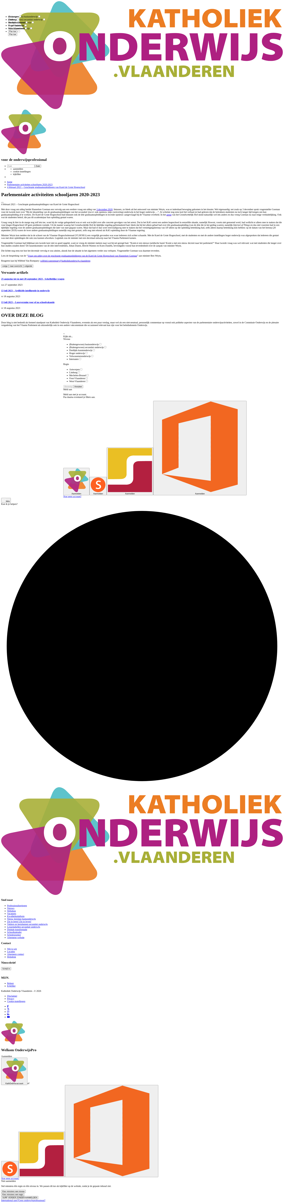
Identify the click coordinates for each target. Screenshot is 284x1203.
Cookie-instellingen (16, 1001)
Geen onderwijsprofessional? (31, 1200)
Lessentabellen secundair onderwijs (23, 927)
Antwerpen (74, 369)
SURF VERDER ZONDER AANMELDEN (19, 1198)
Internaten (74, 359)
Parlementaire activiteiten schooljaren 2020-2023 (30, 184)
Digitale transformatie (17, 929)
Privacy (10, 998)
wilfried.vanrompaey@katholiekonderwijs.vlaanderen (65, 261)
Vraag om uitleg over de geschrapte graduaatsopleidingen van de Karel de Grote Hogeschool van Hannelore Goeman (82, 255)
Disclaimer (12, 996)
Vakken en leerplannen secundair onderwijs (27, 924)
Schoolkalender (14, 932)
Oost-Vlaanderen (77, 378)
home (9, 182)
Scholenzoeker (14, 935)
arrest (168, 214)
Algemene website (15, 937)
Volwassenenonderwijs (80, 356)
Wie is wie (12, 949)
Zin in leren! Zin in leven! (19, 921)
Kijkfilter (11, 986)
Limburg (73, 372)
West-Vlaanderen (77, 381)
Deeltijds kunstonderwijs (80, 350)
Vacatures (11, 913)
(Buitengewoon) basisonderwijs (84, 344)
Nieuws (10, 908)
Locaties (11, 951)
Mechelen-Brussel (77, 375)
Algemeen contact (15, 954)
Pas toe (12, 34)
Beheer (10, 983)
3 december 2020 (104, 209)
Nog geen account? (72, 496)
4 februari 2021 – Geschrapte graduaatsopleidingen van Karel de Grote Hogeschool (46, 187)
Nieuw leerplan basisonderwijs (21, 919)
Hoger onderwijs (77, 353)
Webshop (11, 911)
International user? (9, 1200)
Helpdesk (11, 957)
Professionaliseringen (17, 905)
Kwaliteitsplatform (15, 916)
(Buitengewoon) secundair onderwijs (86, 347)
